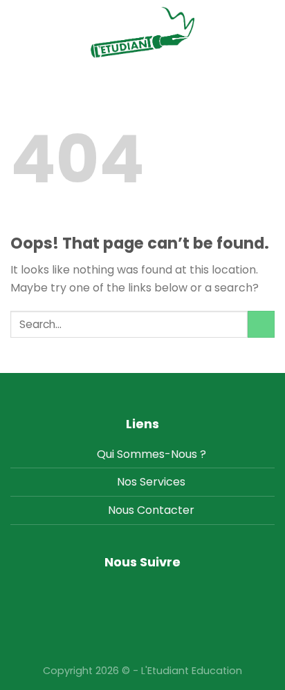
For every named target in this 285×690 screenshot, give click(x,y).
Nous (121, 510)
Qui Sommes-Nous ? (151, 454)
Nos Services (151, 482)
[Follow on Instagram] (143, 590)
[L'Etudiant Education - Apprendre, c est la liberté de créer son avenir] (142, 32)
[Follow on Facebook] (121, 590)
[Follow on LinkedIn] (164, 590)
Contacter (165, 510)
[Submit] (261, 324)
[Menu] (266, 32)
